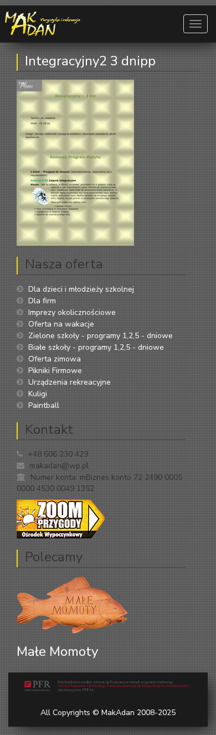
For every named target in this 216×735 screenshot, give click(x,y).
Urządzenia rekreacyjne (69, 382)
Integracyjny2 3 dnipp (90, 61)
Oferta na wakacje (61, 324)
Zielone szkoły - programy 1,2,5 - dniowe (100, 335)
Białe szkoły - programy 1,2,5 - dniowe (96, 347)
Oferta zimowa (54, 359)
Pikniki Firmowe (55, 370)
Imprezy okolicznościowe (72, 312)
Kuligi (37, 394)
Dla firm (42, 301)
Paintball (43, 405)
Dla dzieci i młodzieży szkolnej (81, 289)
